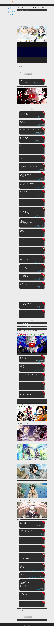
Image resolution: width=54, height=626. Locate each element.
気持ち (18, 335)
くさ (21, 333)
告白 (42, 333)
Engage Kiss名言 (42, 526)
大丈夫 (44, 333)
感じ (38, 334)
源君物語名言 (42, 598)
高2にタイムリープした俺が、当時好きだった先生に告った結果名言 (35, 542)
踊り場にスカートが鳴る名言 (40, 589)
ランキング (25, 5)
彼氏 (24, 334)
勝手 (39, 333)
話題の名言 (19, 55)
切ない (35, 333)
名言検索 (10, 8)
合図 (40, 333)
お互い (19, 333)
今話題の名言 (11, 14)
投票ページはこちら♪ (21, 44)
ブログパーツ (11, 7)
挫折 (41, 334)
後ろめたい (27, 334)
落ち (34, 335)
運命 (38, 335)
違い (39, 335)
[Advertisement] (32, 19)
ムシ (32, 333)
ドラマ (20, 5)
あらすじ (19, 50)
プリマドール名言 (41, 534)
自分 (30, 335)
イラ (26, 333)
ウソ (28, 333)
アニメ (15, 5)
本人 (43, 334)
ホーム (10, 5)
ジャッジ (30, 333)
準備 (20, 335)
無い (22, 335)
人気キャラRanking (12, 12)
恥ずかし (32, 334)
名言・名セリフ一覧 (21, 49)
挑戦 (40, 334)
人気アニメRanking (12, 11)
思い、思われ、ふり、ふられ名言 (39, 83)
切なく (37, 333)
